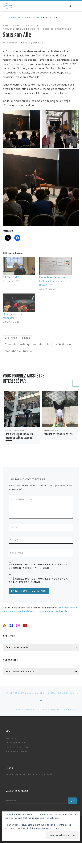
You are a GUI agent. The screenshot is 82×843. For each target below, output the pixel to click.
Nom (14, 527)
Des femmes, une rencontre (13, 316)
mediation (12, 43)
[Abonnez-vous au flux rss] (4, 625)
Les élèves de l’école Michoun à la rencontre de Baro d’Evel (54, 281)
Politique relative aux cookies (43, 828)
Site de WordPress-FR (17, 751)
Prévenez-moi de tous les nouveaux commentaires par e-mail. (38, 566)
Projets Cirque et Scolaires (27, 17)
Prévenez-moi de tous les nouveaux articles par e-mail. (38, 580)
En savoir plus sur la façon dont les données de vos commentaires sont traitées (40, 609)
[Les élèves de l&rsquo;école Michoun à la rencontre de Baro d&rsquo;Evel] (55, 266)
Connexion (11, 737)
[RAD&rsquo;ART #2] (19, 266)
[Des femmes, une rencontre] (19, 303)
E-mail (16, 540)
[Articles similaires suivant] (75, 383)
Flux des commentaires (17, 746)
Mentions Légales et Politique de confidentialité (29, 774)
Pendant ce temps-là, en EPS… (59, 434)
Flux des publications (16, 742)
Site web (17, 552)
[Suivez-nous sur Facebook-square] (11, 625)
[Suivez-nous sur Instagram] (18, 625)
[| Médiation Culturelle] (8, 6)
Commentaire (21, 499)
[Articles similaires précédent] (68, 383)
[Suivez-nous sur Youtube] (25, 625)
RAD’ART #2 (11, 277)
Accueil (6, 17)
